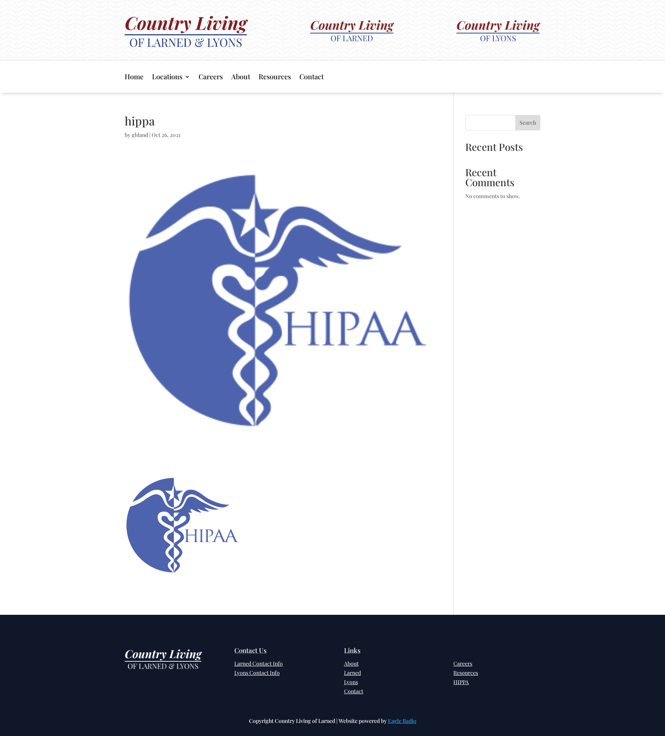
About (240, 77)
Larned (352, 672)
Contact (311, 77)
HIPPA (461, 682)
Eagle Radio (402, 720)
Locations (167, 77)
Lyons (351, 682)
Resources (275, 77)
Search (528, 122)
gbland (140, 135)
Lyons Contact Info (257, 672)
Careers (211, 77)
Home (134, 77)
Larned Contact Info (258, 663)
